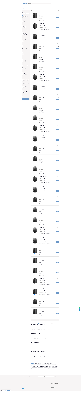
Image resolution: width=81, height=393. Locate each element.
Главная (22, 5)
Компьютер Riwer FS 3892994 (42, 227)
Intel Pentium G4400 (25, 33)
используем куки (4, 390)
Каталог (25, 3)
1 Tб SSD (24, 72)
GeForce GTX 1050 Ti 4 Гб (26, 79)
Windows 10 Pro (25, 92)
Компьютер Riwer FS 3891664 (42, 13)
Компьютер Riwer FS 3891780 (42, 288)
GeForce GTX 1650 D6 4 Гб (25, 80)
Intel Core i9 (24, 27)
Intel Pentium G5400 (25, 34)
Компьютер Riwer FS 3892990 (42, 217)
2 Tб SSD (24, 73)
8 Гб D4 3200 (24, 60)
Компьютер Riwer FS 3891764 (42, 33)
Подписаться (56, 376)
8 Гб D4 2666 (24, 59)
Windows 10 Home (25, 91)
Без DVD (24, 87)
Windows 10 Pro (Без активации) (25, 96)
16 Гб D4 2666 (24, 61)
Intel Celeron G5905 (25, 32)
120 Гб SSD (24, 68)
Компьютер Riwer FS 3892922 (42, 115)
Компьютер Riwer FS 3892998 (42, 237)
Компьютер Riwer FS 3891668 (42, 23)
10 (23, 45)
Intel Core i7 (24, 26)
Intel (23, 17)
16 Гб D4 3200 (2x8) (25, 65)
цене (40, 10)
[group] (34, 15)
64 (23, 54)
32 (23, 52)
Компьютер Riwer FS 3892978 (42, 166)
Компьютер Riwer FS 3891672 (42, 125)
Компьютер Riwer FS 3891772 (42, 84)
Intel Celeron (24, 21)
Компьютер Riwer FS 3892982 (42, 186)
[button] (34, 141)
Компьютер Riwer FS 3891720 (42, 176)
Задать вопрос (27, 383)
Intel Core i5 (24, 25)
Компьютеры (30, 5)
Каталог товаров (26, 5)
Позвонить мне (23, 383)
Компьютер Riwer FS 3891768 (42, 74)
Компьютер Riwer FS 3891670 (42, 268)
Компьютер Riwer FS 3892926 (42, 135)
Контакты (44, 387)
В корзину (58, 17)
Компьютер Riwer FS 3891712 (42, 64)
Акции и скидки (44, 386)
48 (23, 53)
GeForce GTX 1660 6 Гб (25, 82)
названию (43, 10)
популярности (37, 10)
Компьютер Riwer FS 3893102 (42, 278)
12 (23, 46)
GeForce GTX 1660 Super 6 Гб (26, 83)
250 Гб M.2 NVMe (25, 74)
